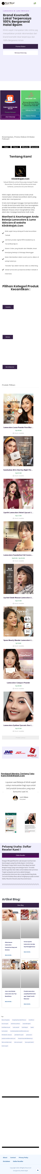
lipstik (32, 1027)
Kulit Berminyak (6, 1027)
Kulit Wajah (25, 1027)
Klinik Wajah (24, 1170)
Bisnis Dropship (5, 1020)
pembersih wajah (19, 1034)
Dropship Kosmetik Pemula (19, 1020)
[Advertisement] (20, 1071)
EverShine (31, 1020)
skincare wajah (18, 1042)
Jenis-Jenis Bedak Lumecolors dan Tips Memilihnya (11, 993)
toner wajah (5, 1046)
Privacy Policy (23, 1157)
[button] (3, 792)
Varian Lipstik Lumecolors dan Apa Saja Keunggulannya (29, 944)
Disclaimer (6, 1161)
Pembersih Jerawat (7, 1034)
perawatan (29, 1034)
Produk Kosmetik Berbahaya (25, 1038)
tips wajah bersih (29, 1042)
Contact (13, 1157)
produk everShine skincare (8, 1038)
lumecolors (4, 1031)
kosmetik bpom (27, 1023)
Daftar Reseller (18, 1161)
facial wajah (5, 1023)
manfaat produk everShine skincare (19, 1031)
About (5, 1157)
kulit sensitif (16, 1027)
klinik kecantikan (15, 1023)
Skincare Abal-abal (6, 1042)
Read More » (8, 955)
